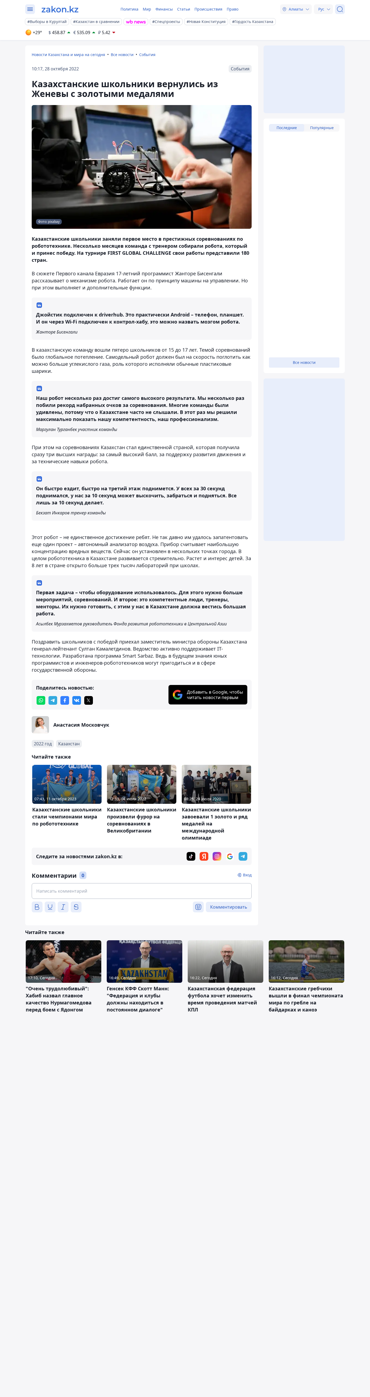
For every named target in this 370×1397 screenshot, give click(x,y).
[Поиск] (340, 9)
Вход (247, 874)
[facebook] (65, 700)
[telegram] (53, 700)
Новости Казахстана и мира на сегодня (68, 54)
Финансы (164, 9)
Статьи (183, 9)
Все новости (122, 54)
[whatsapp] (41, 700)
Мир (147, 9)
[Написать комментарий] (142, 891)
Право (232, 9)
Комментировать (228, 907)
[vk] (77, 700)
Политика (129, 9)
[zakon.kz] (60, 9)
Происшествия (208, 9)
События (147, 54)
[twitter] (88, 700)
